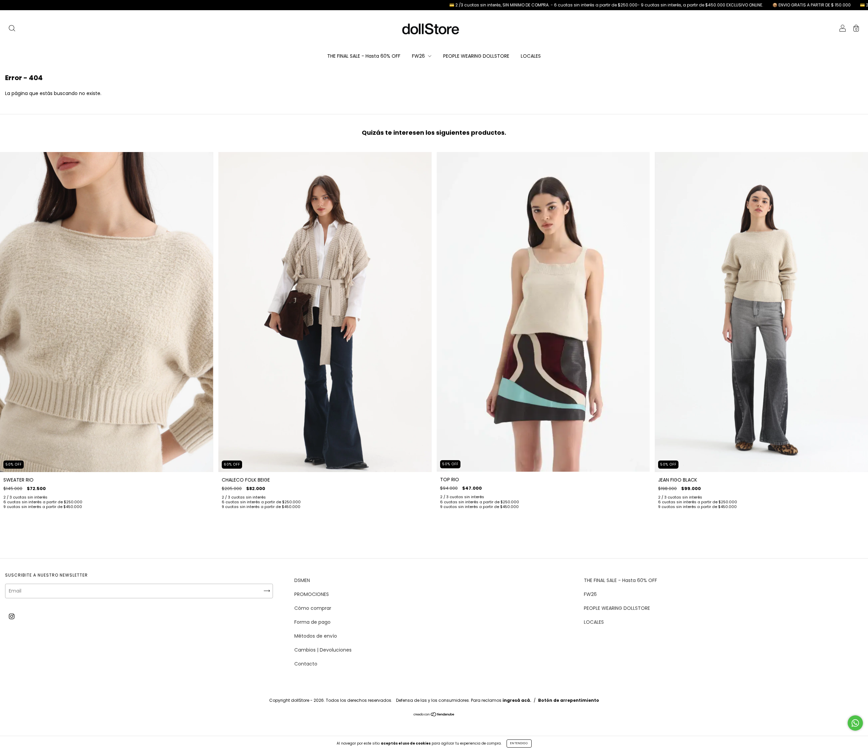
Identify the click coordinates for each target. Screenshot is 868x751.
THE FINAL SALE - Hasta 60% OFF (363, 56)
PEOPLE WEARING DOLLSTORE (476, 56)
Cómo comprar (312, 608)
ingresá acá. (516, 700)
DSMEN (302, 580)
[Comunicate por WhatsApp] (855, 723)
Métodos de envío (315, 636)
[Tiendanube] (434, 715)
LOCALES (531, 56)
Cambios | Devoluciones (323, 649)
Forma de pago (312, 622)
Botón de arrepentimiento (568, 700)
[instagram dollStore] (11, 616)
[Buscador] (11, 29)
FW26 (419, 56)
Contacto (305, 663)
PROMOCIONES (311, 594)
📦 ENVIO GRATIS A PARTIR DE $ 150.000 (756, 5)
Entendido (519, 743)
